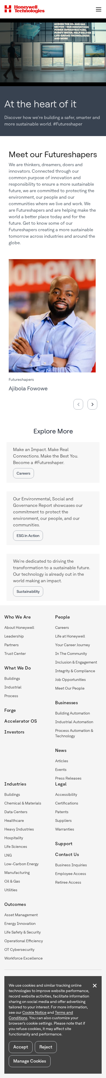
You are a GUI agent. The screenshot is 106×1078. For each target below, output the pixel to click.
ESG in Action (28, 535)
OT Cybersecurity (19, 949)
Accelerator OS (20, 721)
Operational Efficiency (23, 941)
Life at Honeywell (70, 636)
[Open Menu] (98, 9)
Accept (20, 1047)
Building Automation (72, 713)
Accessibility (66, 794)
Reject (45, 1047)
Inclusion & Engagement (76, 662)
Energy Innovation (20, 923)
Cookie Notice (34, 1012)
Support (64, 843)
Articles (61, 761)
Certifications (66, 803)
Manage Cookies (29, 1061)
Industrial (12, 687)
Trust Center (15, 653)
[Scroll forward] (92, 404)
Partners (11, 645)
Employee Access (70, 873)
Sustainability (28, 591)
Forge (10, 710)
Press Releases (68, 778)
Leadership (14, 636)
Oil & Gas (12, 881)
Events (61, 769)
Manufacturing (17, 872)
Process (11, 696)
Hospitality (13, 838)
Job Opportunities (70, 679)
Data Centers (15, 812)
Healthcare (14, 820)
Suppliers (63, 820)
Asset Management (21, 915)
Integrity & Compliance (75, 671)
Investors (14, 732)
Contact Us (67, 854)
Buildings (12, 678)
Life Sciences (15, 846)
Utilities (10, 890)
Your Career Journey (72, 645)
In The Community (71, 653)
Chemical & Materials (22, 803)
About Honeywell (19, 627)
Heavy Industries (19, 829)
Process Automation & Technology (74, 733)
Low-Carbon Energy (21, 864)
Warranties (64, 829)
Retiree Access (68, 882)
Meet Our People (70, 688)
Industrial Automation (74, 722)
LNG (8, 855)
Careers (23, 473)
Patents (61, 812)
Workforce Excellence (23, 958)
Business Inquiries (71, 865)
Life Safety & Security (22, 932)
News (60, 750)
